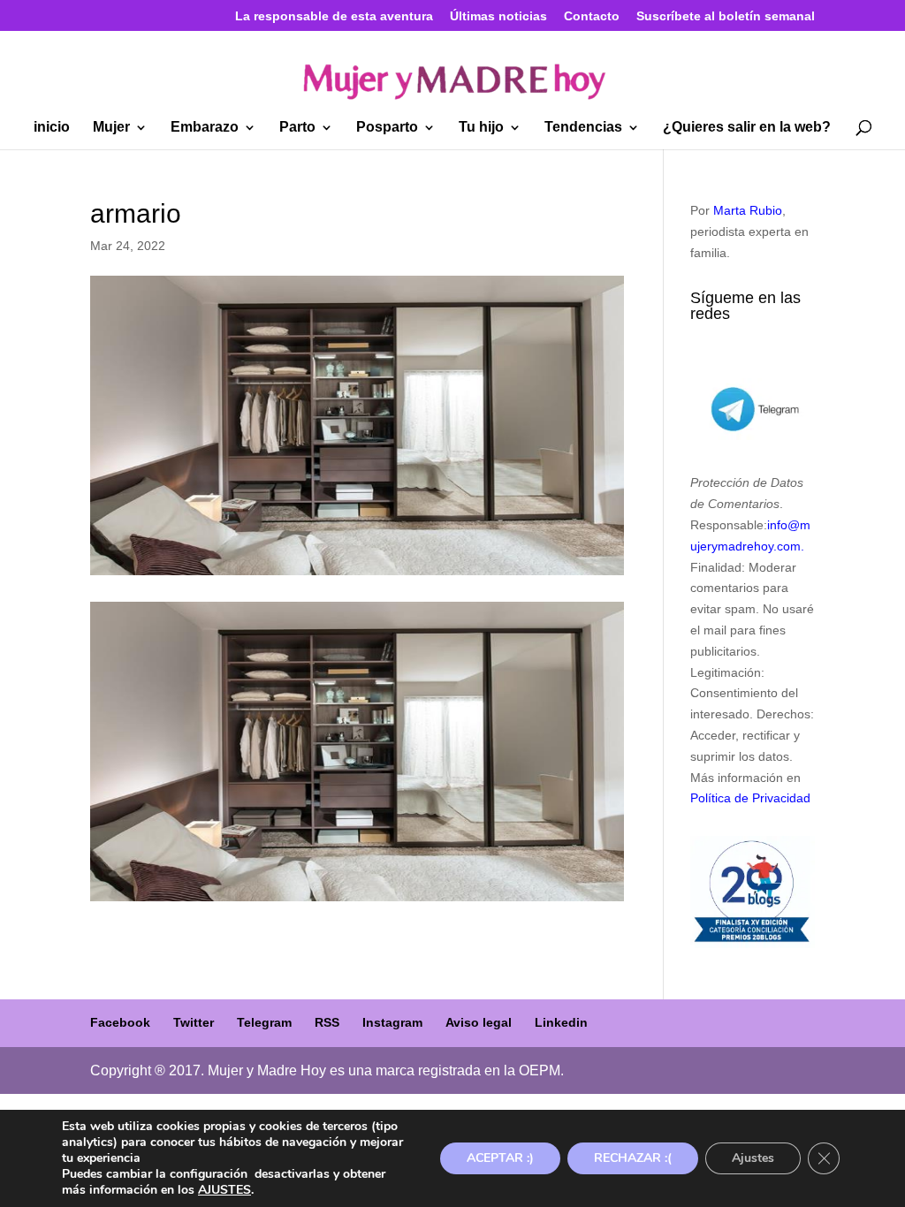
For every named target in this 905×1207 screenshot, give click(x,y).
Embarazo (205, 127)
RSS (327, 1022)
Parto (297, 127)
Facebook (120, 1022)
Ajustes (753, 1158)
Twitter (193, 1022)
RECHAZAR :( (633, 1158)
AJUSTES (224, 1190)
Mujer (111, 127)
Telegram (264, 1022)
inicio (52, 127)
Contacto (592, 16)
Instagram (392, 1022)
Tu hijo (481, 127)
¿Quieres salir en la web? (747, 127)
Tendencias (583, 127)
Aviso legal (478, 1022)
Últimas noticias (498, 16)
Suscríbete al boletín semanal (725, 16)
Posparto (387, 127)
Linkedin (561, 1022)
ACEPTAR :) (500, 1158)
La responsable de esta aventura (334, 16)
